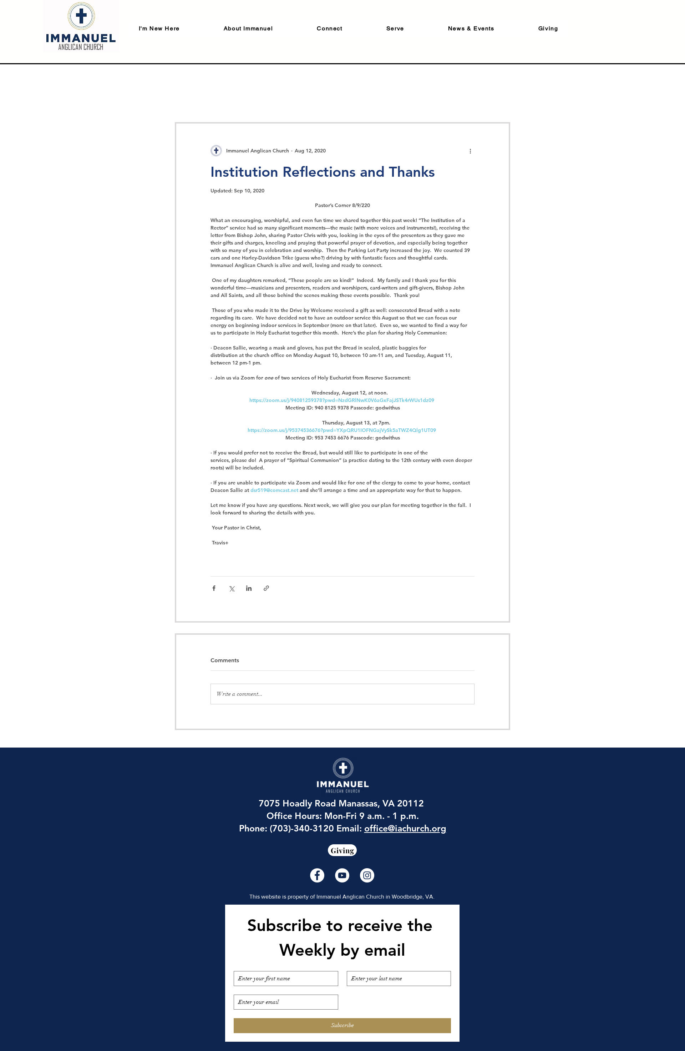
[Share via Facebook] (213, 588)
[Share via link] (266, 588)
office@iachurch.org (405, 828)
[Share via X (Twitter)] (231, 588)
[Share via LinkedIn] (248, 588)
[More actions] (470, 150)
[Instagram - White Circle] (367, 875)
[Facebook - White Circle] (317, 875)
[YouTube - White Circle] (342, 875)
